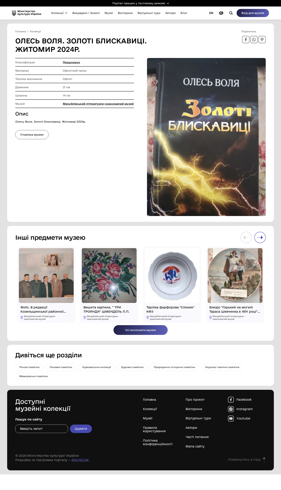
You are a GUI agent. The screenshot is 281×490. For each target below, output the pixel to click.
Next (260, 237)
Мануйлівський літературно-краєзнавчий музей (98, 103)
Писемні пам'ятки (61, 367)
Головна (149, 399)
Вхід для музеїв (252, 12)
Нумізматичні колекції (96, 367)
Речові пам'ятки (29, 367)
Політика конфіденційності (158, 442)
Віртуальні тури (198, 418)
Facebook (244, 399)
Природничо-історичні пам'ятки (174, 367)
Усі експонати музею (140, 329)
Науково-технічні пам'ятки (222, 367)
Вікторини (194, 409)
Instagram (244, 409)
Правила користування (154, 429)
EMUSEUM (80, 460)
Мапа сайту (195, 446)
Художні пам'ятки (132, 367)
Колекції (150, 409)
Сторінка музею (32, 134)
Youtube (243, 418)
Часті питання (197, 437)
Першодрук (71, 62)
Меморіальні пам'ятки (33, 376)
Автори (191, 427)
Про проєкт (195, 399)
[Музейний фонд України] (28, 13)
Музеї (147, 418)
